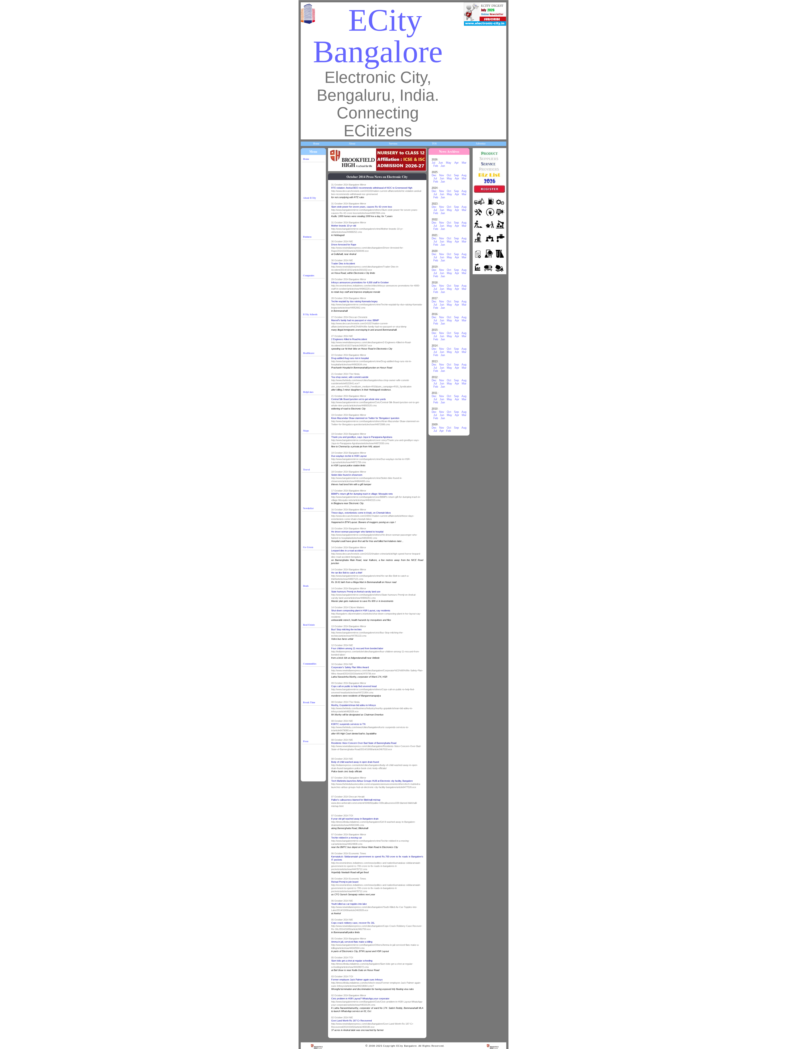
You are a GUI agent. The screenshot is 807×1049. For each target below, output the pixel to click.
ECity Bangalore (378, 36)
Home (316, 143)
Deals (306, 586)
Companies (308, 275)
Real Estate (309, 624)
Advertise (480, 143)
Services (393, 143)
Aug (464, 175)
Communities (309, 663)
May (448, 162)
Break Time (309, 702)
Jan (442, 165)
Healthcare (308, 353)
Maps (306, 430)
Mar (464, 162)
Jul (433, 162)
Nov (441, 175)
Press (305, 741)
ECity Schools (310, 314)
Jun (440, 162)
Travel (306, 469)
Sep (456, 175)
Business (307, 236)
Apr (456, 162)
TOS (434, 143)
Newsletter (308, 508)
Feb (435, 165)
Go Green (308, 547)
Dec (434, 175)
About (352, 143)
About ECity (309, 198)
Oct (449, 175)
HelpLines (308, 392)
